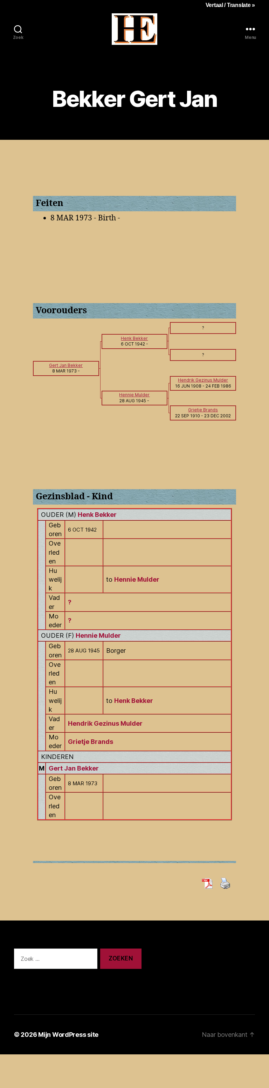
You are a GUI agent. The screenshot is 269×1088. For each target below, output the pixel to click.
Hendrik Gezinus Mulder (105, 723)
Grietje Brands (90, 741)
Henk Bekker (97, 514)
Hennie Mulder (98, 635)
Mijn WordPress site (68, 1034)
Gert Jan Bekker (74, 768)
